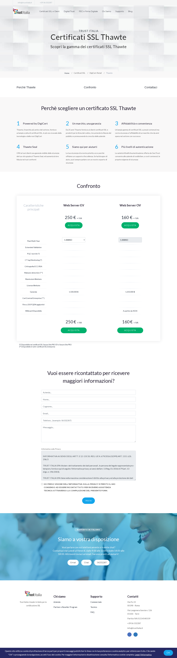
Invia (88, 500)
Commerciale (96, 602)
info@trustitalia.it (25, 2)
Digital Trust (69, 11)
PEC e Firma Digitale (88, 11)
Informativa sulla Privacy (51, 449)
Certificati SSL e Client (49, 11)
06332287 (102, 562)
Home (67, 73)
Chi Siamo (106, 11)
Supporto (119, 11)
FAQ (92, 612)
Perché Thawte (26, 87)
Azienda (57, 602)
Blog (130, 11)
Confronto (90, 87)
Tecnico (93, 607)
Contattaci (150, 87)
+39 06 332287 (46, 2)
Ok (168, 653)
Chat (86, 562)
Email (73, 562)
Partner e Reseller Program (65, 607)
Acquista (74, 225)
